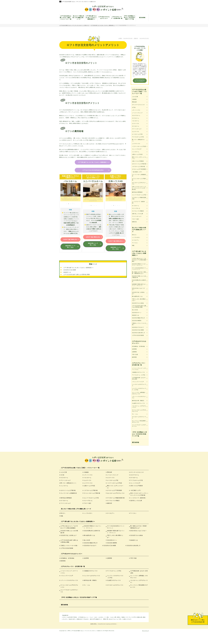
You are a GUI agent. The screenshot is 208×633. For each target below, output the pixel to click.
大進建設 (134, 99)
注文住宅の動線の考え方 (138, 317)
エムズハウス (135, 131)
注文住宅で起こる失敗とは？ (138, 293)
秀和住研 (134, 102)
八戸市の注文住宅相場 (138, 335)
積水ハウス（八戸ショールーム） (139, 157)
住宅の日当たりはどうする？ (138, 289)
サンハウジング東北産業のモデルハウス (139, 421)
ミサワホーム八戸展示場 (138, 166)
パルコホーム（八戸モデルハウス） (139, 406)
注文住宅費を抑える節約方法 (139, 281)
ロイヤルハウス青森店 (138, 211)
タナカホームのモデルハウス (139, 417)
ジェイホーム (135, 151)
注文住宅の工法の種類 (69, 270)
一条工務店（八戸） (137, 171)
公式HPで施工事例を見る (70, 239)
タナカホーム (135, 126)
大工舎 (134, 107)
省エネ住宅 (135, 309)
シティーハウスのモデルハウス (139, 397)
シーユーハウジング (137, 112)
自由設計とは (67, 272)
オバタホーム (135, 205)
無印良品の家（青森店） (138, 400)
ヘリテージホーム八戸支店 (139, 146)
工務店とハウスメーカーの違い (139, 324)
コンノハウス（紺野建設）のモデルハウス (139, 393)
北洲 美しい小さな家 (137, 213)
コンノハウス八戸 (136, 149)
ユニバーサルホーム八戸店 (139, 194)
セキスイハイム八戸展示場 (139, 163)
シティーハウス (136, 110)
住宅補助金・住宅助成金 (138, 346)
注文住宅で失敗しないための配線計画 (139, 276)
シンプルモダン (136, 237)
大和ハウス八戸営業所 (138, 161)
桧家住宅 (134, 221)
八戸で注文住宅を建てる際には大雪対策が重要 (76, 274)
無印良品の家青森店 (137, 192)
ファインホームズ (136, 216)
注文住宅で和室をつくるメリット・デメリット (139, 264)
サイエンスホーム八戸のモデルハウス (139, 410)
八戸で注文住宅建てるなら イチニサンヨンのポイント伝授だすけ (79, 1)
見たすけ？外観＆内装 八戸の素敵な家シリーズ (139, 229)
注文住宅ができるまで (138, 327)
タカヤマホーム (136, 115)
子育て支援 (135, 354)
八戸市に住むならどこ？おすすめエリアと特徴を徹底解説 (139, 260)
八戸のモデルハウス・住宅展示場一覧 (139, 364)
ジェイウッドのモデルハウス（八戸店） (139, 389)
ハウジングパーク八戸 (138, 381)
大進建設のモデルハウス (138, 372)
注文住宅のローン (136, 312)
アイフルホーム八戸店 (138, 136)
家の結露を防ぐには (137, 296)
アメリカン (135, 242)
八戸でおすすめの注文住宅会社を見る (93, 170)
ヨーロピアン (135, 240)
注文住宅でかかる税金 (138, 303)
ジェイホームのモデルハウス (139, 385)
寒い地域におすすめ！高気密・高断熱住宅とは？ (139, 272)
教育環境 (134, 357)
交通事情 (134, 351)
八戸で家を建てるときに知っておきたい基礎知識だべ (93, 162)
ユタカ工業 (135, 96)
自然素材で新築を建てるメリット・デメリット (139, 285)
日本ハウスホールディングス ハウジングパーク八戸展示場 (139, 188)
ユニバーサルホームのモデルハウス (139, 425)
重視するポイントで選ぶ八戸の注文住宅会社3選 (198, 621)
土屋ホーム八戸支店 (137, 154)
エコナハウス (135, 123)
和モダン (134, 234)
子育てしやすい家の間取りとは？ (139, 299)
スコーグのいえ (136, 208)
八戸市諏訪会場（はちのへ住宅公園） (139, 378)
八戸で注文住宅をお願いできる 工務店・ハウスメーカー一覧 (139, 91)
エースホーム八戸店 (137, 134)
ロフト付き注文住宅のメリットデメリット (139, 268)
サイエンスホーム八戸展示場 (139, 179)
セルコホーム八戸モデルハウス (139, 183)
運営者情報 (135, 442)
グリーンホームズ (136, 128)
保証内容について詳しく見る (70, 246)
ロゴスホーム (135, 118)
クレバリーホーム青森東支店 (139, 175)
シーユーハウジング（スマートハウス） (139, 369)
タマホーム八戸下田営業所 (139, 169)
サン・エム (135, 414)
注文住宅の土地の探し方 (138, 332)
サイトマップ (145, 630)
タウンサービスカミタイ (138, 104)
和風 (133, 245)
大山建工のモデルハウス (138, 403)
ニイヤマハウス (136, 143)
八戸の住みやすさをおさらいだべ (139, 342)
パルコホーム (135, 120)
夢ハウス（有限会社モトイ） (138, 140)
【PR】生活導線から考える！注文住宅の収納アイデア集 (139, 434)
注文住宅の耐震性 (136, 320)
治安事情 (134, 349)
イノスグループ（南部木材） (138, 202)
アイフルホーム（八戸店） (139, 375)
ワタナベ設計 (135, 219)
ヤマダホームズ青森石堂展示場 (139, 198)
